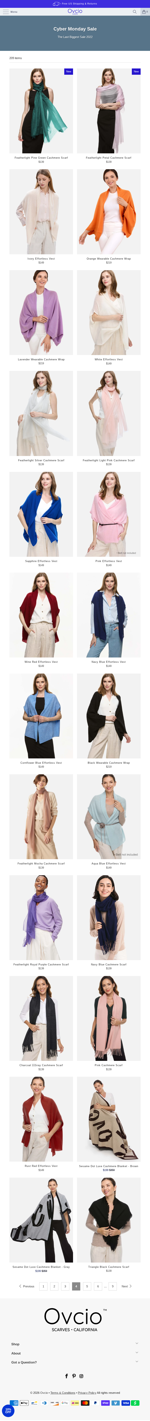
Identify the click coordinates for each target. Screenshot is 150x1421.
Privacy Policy (87, 1392)
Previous (28, 1286)
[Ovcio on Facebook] (66, 1376)
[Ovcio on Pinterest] (74, 1376)
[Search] (135, 11)
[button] (8, 1411)
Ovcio (44, 1392)
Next (125, 1286)
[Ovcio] (75, 12)
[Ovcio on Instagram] (81, 1376)
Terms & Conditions (62, 1392)
